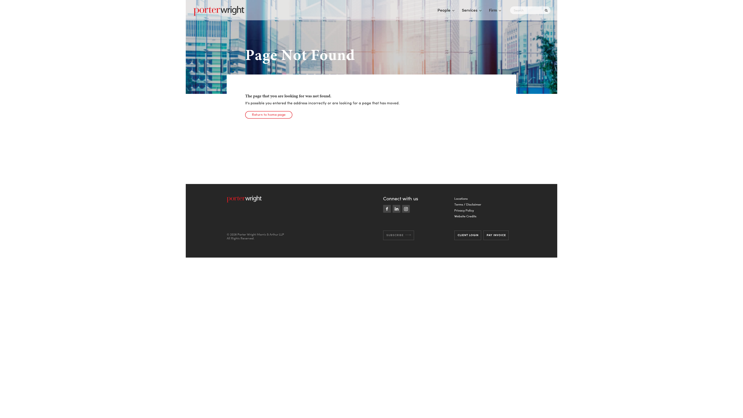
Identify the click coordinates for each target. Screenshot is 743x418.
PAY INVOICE (496, 235)
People (443, 10)
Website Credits (465, 216)
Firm (493, 10)
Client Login (468, 235)
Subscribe (395, 235)
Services (470, 10)
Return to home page (269, 114)
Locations (461, 198)
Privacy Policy (464, 210)
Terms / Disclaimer (467, 204)
